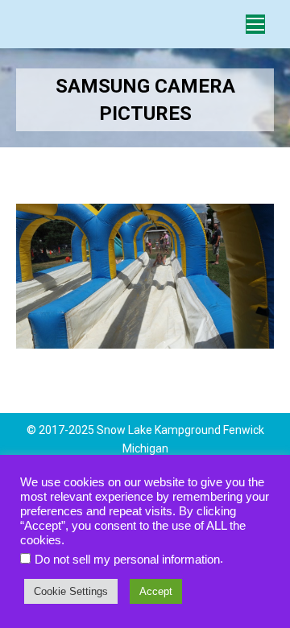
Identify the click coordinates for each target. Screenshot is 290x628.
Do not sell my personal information (127, 559)
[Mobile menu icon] (255, 24)
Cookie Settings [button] (71, 591)
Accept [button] (155, 591)
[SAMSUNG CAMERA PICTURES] (145, 276)
